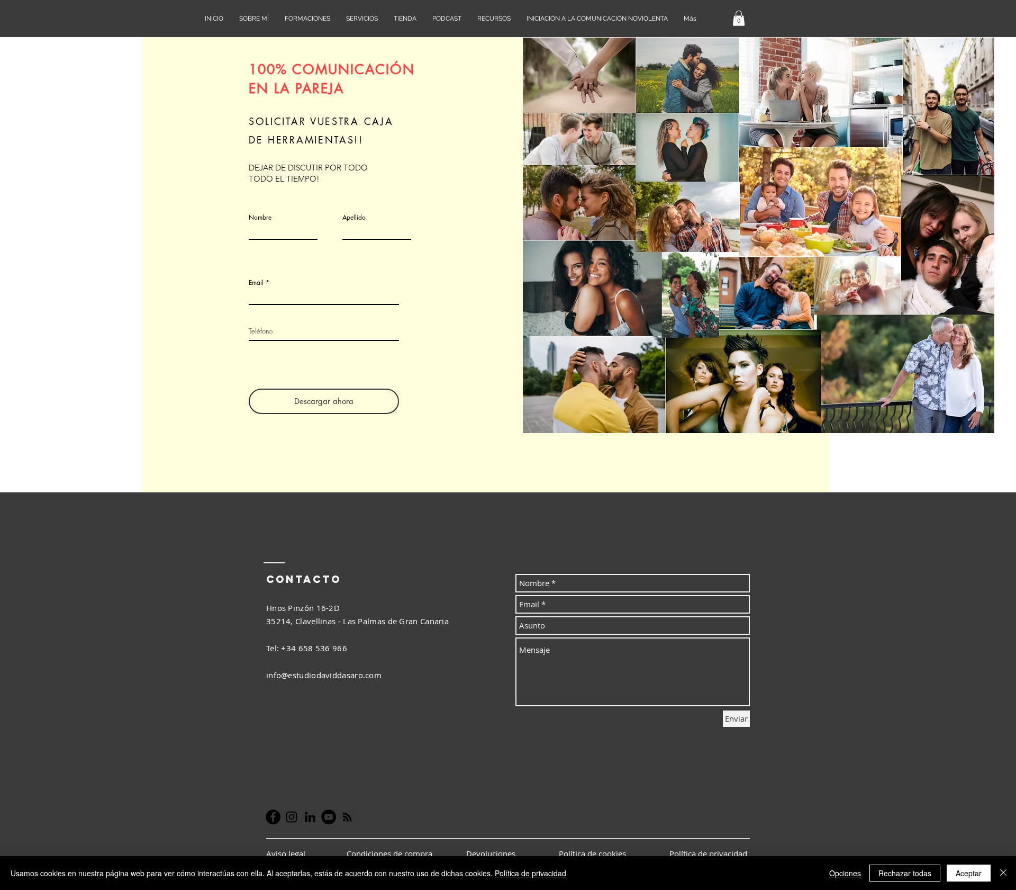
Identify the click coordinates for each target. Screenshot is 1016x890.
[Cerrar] (1003, 873)
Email (256, 283)
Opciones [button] (845, 873)
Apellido (354, 217)
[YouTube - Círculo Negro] (328, 817)
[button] (738, 18)
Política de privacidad (530, 873)
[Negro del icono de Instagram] (291, 817)
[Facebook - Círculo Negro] (273, 817)
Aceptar (969, 873)
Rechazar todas (904, 873)
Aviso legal (286, 853)
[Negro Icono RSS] (347, 817)
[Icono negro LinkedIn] (310, 817)
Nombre (260, 217)
